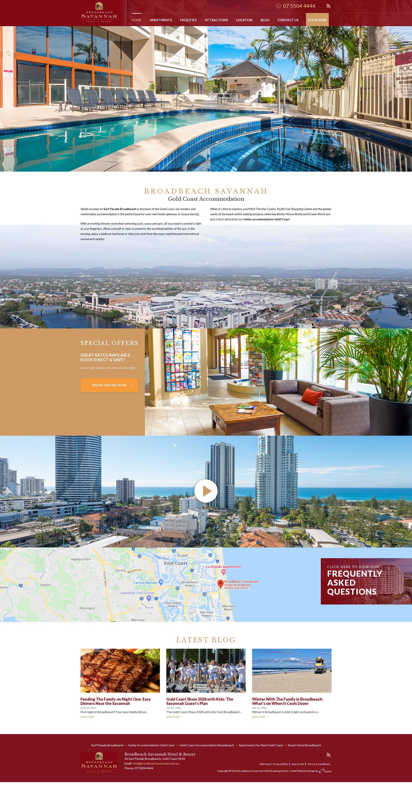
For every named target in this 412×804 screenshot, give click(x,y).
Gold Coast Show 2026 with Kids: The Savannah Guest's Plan (199, 701)
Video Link (7, 438)
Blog (265, 20)
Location (244, 20)
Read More (87, 716)
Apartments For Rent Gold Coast (261, 745)
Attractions (216, 20)
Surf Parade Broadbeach (107, 745)
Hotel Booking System (276, 770)
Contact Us (288, 20)
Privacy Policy (280, 764)
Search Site (298, 764)
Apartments (161, 20)
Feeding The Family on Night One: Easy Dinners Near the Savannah (115, 701)
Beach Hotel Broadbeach (304, 745)
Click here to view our (355, 580)
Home (137, 20)
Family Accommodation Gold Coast (151, 745)
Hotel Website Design (302, 770)
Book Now (317, 20)
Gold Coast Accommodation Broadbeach (207, 745)
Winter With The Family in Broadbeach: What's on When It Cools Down (287, 701)
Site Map (265, 764)
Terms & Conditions (318, 764)
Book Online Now (109, 385)
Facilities (188, 20)
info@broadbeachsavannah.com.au (156, 763)
